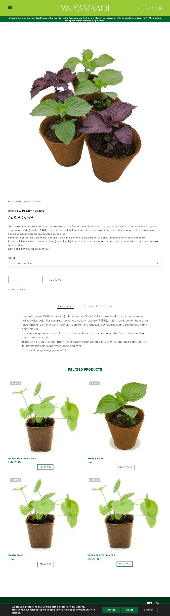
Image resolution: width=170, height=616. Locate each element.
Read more (45, 467)
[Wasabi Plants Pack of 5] (124, 514)
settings (16, 612)
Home (10, 201)
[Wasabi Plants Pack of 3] (45, 417)
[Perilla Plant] (124, 417)
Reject (129, 609)
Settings (148, 609)
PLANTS (19, 201)
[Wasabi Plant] (45, 514)
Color (11, 258)
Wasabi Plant (15, 555)
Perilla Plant (95, 458)
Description (65, 306)
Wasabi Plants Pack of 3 (22, 458)
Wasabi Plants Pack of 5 (101, 555)
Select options (125, 467)
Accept (111, 609)
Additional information (98, 306)
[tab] (65, 306)
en (140, 8)
